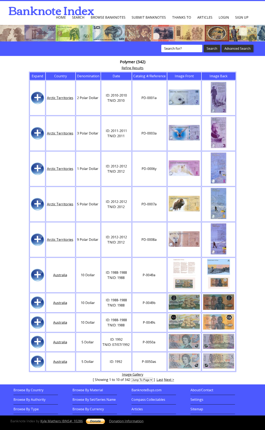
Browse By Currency (88, 409)
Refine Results (132, 68)
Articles (204, 17)
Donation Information (126, 421)
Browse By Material (87, 390)
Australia (60, 275)
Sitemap (196, 409)
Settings (196, 399)
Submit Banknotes (149, 17)
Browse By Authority (29, 399)
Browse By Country (28, 390)
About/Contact (201, 390)
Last (160, 379)
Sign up (241, 17)
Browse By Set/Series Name (94, 399)
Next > (169, 379)
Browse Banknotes (108, 17)
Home (61, 17)
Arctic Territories (60, 98)
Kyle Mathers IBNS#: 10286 (61, 421)
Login (224, 17)
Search (78, 17)
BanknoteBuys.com (146, 390)
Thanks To (181, 17)
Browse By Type (26, 409)
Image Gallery (132, 374)
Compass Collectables (148, 399)
